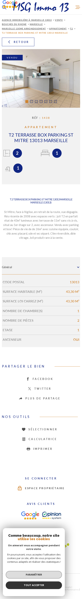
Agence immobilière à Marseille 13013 (27, 20)
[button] (26, 101)
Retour (21, 42)
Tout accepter (34, 585)
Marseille (36, 24)
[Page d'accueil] (41, 7)
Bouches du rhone (14, 24)
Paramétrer (34, 574)
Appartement (58, 28)
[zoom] (41, 78)
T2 (71, 28)
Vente (59, 20)
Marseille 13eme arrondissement (24, 28)
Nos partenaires (71, 589)
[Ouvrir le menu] (78, 7)
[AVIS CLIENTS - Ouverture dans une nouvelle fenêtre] (30, 515)
